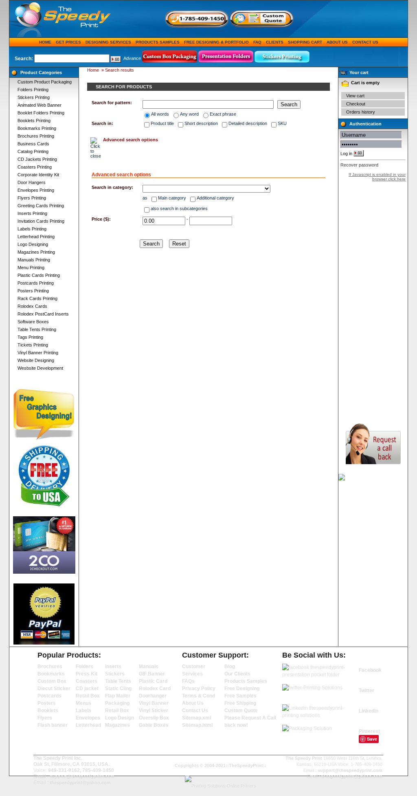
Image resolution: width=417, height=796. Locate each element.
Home (45, 42)
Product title (162, 123)
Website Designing (36, 360)
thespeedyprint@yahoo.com (80, 782)
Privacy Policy (198, 688)
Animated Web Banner (39, 105)
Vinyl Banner (154, 703)
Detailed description (247, 123)
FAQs (188, 681)
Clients (274, 42)
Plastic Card (153, 681)
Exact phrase (223, 114)
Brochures (49, 666)
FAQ (257, 42)
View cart (355, 95)
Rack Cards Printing (37, 298)
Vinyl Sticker (153, 710)
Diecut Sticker (53, 688)
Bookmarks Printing (37, 128)
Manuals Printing (34, 259)
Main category (172, 197)
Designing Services (108, 42)
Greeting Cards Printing (41, 205)
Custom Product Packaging (45, 81)
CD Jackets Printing (37, 159)
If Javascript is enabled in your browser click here (377, 176)
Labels (83, 710)
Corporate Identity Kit (38, 174)
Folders (84, 666)
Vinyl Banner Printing (38, 352)
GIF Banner (152, 674)
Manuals (148, 666)
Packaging (117, 703)
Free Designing (241, 688)
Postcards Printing (36, 283)
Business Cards (33, 143)
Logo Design (119, 718)
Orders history (360, 112)
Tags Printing (30, 337)
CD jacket (87, 688)
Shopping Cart (305, 42)
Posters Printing (33, 290)
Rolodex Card (155, 688)
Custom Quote (241, 710)
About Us (337, 42)
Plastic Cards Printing (39, 275)
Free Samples (240, 696)
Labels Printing (32, 228)
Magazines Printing (36, 252)
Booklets (47, 710)
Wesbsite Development (40, 368)
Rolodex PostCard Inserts (43, 313)
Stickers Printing (34, 97)
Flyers (44, 718)
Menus (83, 703)
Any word (189, 114)
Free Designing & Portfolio (216, 42)
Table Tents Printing (37, 329)
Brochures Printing (36, 136)
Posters (46, 703)
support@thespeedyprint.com (82, 776)
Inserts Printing (32, 213)
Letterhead (88, 725)
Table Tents (118, 681)
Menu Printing (31, 267)
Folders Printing (33, 89)
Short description (201, 123)
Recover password (359, 164)
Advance (132, 58)
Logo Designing (33, 244)
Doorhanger (153, 696)
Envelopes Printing (36, 190)
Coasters (86, 681)
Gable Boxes (154, 725)
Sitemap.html (197, 725)
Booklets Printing (34, 120)
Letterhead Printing (36, 236)
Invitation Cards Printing (41, 221)
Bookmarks (51, 674)
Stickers (115, 674)
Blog (229, 666)
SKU (282, 123)
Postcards (49, 696)
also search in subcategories (179, 208)
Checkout (355, 103)
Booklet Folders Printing (41, 112)
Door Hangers (32, 182)
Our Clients (237, 674)
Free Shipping (240, 703)
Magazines (117, 725)
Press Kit (86, 674)
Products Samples (158, 42)
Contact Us (365, 42)
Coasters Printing (35, 166)
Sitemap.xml (196, 718)
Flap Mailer (117, 696)
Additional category (215, 197)
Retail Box (88, 696)
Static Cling (118, 688)
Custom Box (51, 681)
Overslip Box (154, 718)
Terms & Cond (198, 696)
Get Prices (68, 42)
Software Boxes (33, 321)
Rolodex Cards (32, 306)
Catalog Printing (33, 151)
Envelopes (88, 718)
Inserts (113, 666)
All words (160, 114)
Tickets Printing (33, 344)
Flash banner (52, 725)
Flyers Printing (32, 197)
